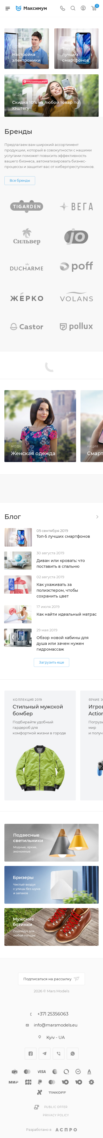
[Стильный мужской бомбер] (40, 768)
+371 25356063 (52, 1014)
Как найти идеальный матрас (67, 614)
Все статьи (97, 516)
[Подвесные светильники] (51, 843)
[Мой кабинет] (83, 8)
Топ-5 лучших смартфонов (63, 536)
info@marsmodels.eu (55, 1025)
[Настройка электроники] (26, 48)
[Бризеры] (51, 885)
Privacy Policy (56, 1115)
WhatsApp (73, 1054)
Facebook (31, 1054)
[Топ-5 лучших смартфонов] (76, 48)
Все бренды (20, 180)
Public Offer (56, 1107)
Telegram (45, 1054)
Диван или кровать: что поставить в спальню (61, 563)
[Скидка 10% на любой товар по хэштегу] (51, 95)
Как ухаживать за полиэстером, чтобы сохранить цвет (57, 590)
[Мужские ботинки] (51, 927)
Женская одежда (33, 453)
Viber (59, 1054)
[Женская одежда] (40, 426)
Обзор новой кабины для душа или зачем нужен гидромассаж (63, 643)
